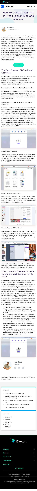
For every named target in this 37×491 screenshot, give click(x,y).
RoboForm (7, 420)
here (31, 266)
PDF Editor (7, 424)
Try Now (29, 6)
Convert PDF (15, 29)
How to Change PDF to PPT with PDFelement (17, 405)
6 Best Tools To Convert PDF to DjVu (14, 394)
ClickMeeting (8, 422)
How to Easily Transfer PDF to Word (14, 407)
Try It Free (18, 65)
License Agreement (15, 476)
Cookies (28, 474)
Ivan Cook (10, 27)
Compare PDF (8, 417)
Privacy (23, 474)
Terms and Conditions (14, 474)
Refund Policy (25, 476)
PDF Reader (8, 427)
